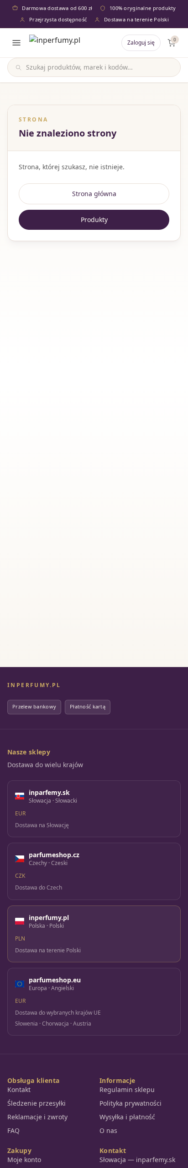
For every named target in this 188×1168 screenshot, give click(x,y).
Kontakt (19, 1089)
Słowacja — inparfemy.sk (137, 1159)
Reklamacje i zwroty (37, 1116)
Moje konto (24, 1159)
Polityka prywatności (130, 1103)
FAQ (13, 1130)
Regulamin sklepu (127, 1089)
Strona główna (94, 193)
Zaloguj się (141, 42)
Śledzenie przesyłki (36, 1103)
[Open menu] (16, 43)
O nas (108, 1130)
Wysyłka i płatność (127, 1116)
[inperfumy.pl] (54, 43)
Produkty (94, 219)
